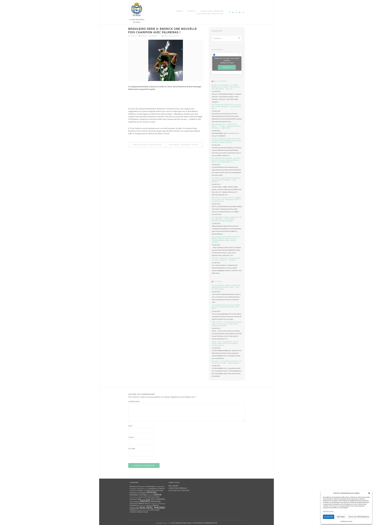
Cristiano (150, 491)
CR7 (144, 490)
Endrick (144, 36)
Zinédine (133, 512)
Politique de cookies (346, 521)
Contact (191, 11)
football (143, 495)
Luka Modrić (134, 501)
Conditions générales (211, 11)
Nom (130, 426)
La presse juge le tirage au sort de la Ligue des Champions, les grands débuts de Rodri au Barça (226, 140)
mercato (155, 503)
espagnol (134, 495)
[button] (369, 493)
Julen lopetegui (149, 497)
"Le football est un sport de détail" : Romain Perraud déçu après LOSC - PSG (226, 307)
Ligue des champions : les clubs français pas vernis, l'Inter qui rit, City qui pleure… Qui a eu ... (226, 87)
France (150, 495)
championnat (151, 486)
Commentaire (134, 401)
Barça (143, 486)
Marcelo (148, 503)
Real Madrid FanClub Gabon (182, 523)
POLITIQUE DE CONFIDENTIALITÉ (205, 523)
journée (140, 497)
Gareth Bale (133, 497)
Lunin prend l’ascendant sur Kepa (184, 145)
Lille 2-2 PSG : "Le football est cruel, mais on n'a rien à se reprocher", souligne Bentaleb (227, 324)
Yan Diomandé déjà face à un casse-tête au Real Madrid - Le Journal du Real (227, 106)
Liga (138, 499)
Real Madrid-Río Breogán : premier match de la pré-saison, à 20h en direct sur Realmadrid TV (226, 160)
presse (149, 506)
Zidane (157, 510)
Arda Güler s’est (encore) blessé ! (149, 145)
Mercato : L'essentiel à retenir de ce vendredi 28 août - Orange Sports (227, 362)
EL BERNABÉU (141, 493)
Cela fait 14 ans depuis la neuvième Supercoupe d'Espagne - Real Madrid (226, 180)
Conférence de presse (156, 488)
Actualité (132, 36)
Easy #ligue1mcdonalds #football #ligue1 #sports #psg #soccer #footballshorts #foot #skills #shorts (225, 239)
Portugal (143, 505)
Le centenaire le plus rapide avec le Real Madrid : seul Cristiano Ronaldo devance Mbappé (226, 219)
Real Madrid (155, 507)
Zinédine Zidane (142, 512)
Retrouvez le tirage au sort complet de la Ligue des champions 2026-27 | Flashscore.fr (226, 199)
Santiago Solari (144, 510)
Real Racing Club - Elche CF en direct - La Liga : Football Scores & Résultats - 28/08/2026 (226, 126)
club (146, 488)
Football (218, 281)
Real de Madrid (220, 81)
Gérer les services (328, 511)
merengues (134, 506)
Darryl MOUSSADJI (170, 36)
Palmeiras (153, 36)
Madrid (145, 501)
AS (131, 486)
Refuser (341, 517)
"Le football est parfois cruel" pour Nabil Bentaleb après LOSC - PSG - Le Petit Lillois (226, 287)
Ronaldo (134, 510)
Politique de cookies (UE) (210, 14)
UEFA (152, 510)
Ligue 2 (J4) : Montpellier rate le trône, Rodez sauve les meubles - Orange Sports (225, 343)
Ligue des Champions (155, 499)
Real (143, 507)
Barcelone (136, 486)
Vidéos (179, 11)
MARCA (141, 503)
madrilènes (134, 503)
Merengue (161, 503)
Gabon (157, 494)
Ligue (143, 499)
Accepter (328, 517)
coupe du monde (136, 491)
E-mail (131, 437)
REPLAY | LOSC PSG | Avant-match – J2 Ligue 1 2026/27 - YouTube (227, 259)
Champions (140, 488)
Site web (131, 449)
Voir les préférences (359, 517)
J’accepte (227, 67)
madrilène (156, 501)
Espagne (151, 492)
